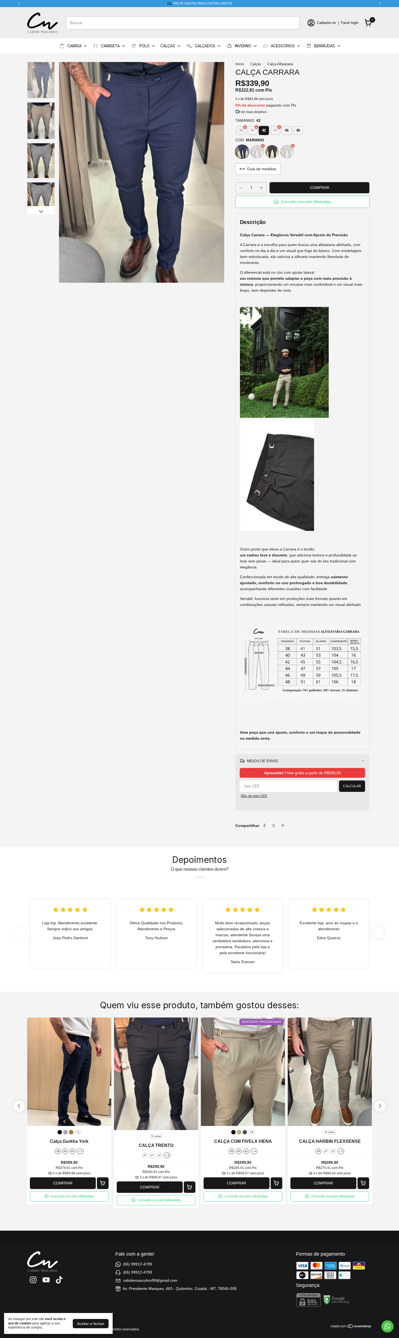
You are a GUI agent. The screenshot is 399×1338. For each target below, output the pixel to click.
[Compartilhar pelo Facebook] (264, 825)
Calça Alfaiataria (280, 64)
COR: (249, 140)
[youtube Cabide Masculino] (46, 1280)
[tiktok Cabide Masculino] (59, 1280)
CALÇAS (167, 45)
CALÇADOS (205, 45)
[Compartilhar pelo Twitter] (274, 825)
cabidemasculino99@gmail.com (150, 1280)
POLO (144, 45)
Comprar (62, 1183)
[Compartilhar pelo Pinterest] (283, 825)
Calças (255, 64)
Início (239, 64)
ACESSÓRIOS (283, 45)
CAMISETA (110, 45)
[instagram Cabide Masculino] (33, 1280)
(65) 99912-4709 (137, 1264)
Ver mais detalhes (253, 112)
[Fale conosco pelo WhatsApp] (387, 1326)
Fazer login (349, 23)
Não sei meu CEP (254, 796)
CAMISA (74, 45)
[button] (302, 202)
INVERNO (243, 45)
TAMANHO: (248, 120)
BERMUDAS (324, 45)
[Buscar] (292, 22)
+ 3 (80, 1151)
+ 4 (167, 1155)
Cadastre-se (326, 23)
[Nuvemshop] (351, 1327)
